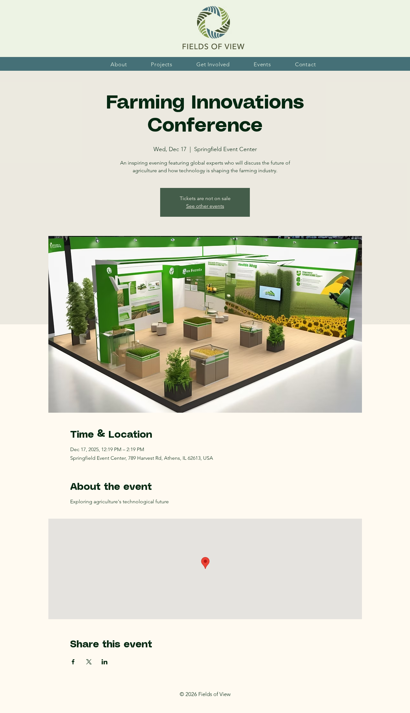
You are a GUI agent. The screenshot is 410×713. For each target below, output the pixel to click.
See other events (205, 206)
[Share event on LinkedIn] (105, 661)
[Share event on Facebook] (73, 661)
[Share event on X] (89, 661)
